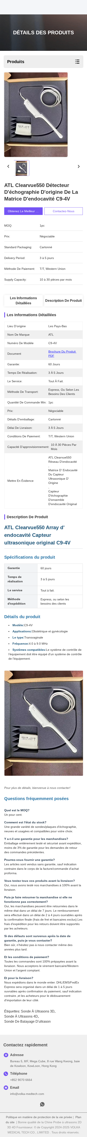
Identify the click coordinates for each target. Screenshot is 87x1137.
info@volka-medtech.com (27, 1093)
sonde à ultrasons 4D (21, 1016)
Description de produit (63, 300)
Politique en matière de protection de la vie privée (39, 1117)
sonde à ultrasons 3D (37, 1011)
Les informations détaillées (23, 300)
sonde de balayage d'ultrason (27, 1021)
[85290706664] (42, 1105)
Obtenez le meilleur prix (24, 211)
